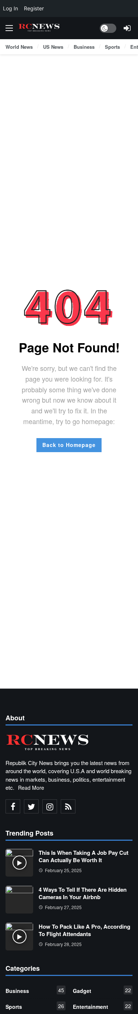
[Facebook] (13, 806)
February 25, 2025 (63, 870)
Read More (31, 787)
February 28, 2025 (63, 944)
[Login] (126, 28)
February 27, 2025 (63, 907)
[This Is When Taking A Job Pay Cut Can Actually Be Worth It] (19, 863)
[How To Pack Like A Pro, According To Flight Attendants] (19, 936)
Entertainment (102, 1006)
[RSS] (68, 806)
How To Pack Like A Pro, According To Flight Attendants (84, 930)
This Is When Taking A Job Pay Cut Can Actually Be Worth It (83, 856)
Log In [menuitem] (10, 8)
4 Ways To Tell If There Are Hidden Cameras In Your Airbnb (83, 893)
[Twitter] (31, 806)
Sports (35, 1006)
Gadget (102, 990)
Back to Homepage (69, 444)
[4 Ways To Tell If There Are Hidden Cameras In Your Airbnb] (19, 900)
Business (35, 990)
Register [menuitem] (34, 8)
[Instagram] (49, 806)
